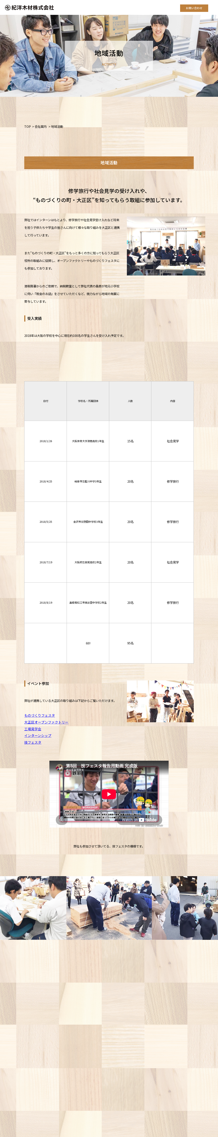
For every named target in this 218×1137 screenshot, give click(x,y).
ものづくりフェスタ (39, 715)
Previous (6, 908)
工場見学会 (32, 729)
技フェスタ (32, 742)
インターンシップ (37, 735)
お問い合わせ (194, 8)
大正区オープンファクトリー (46, 722)
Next (211, 908)
